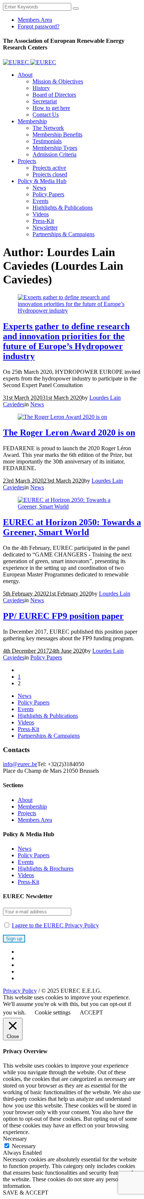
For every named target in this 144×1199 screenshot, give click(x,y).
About (25, 800)
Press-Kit (28, 729)
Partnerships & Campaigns (49, 736)
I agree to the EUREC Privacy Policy (55, 925)
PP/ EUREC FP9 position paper (63, 616)
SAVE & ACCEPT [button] (25, 1192)
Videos (26, 722)
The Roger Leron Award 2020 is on (69, 432)
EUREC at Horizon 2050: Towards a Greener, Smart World (72, 527)
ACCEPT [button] (91, 1012)
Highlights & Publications (48, 716)
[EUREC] (29, 62)
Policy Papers (46, 657)
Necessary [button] (15, 1139)
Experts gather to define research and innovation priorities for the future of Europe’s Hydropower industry (66, 341)
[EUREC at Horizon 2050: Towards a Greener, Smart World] (72, 506)
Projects (27, 813)
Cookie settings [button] (53, 1012)
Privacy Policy (20, 991)
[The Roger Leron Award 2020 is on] (62, 417)
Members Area (35, 820)
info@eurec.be (20, 764)
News (37, 404)
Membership (32, 806)
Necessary (24, 1146)
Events (26, 709)
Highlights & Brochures (45, 868)
